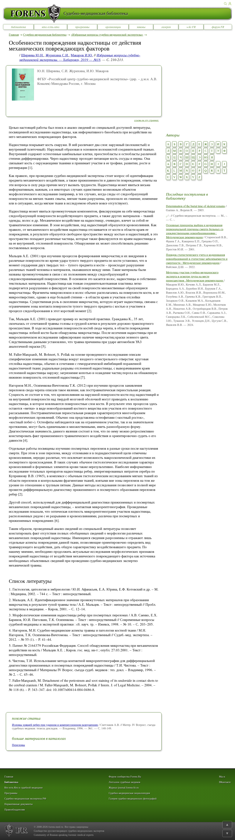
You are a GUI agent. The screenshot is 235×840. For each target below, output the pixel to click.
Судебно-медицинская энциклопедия (129, 793)
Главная (14, 34)
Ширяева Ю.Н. (32, 55)
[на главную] (33, 13)
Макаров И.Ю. (82, 55)
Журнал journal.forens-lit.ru (124, 787)
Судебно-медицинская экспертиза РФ (25, 798)
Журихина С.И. (57, 55)
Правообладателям (14, 809)
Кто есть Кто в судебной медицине (23, 787)
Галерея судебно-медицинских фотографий (133, 798)
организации (113, 27)
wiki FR (191, 27)
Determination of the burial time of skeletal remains (195, 206)
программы (82, 27)
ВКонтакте (225, 782)
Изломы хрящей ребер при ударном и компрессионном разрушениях (55, 725)
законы (141, 27)
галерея (166, 27)
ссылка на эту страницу (146, 120)
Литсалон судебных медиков (124, 782)
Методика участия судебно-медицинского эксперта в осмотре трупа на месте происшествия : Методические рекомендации (195, 276)
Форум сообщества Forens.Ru (125, 776)
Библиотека (11, 782)
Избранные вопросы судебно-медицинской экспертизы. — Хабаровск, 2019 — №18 (79, 57)
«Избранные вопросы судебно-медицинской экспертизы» (107, 34)
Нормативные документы (18, 804)
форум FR (218, 27)
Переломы (18, 745)
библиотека (18, 27)
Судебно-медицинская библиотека (44, 34)
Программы (10, 793)
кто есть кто (50, 27)
